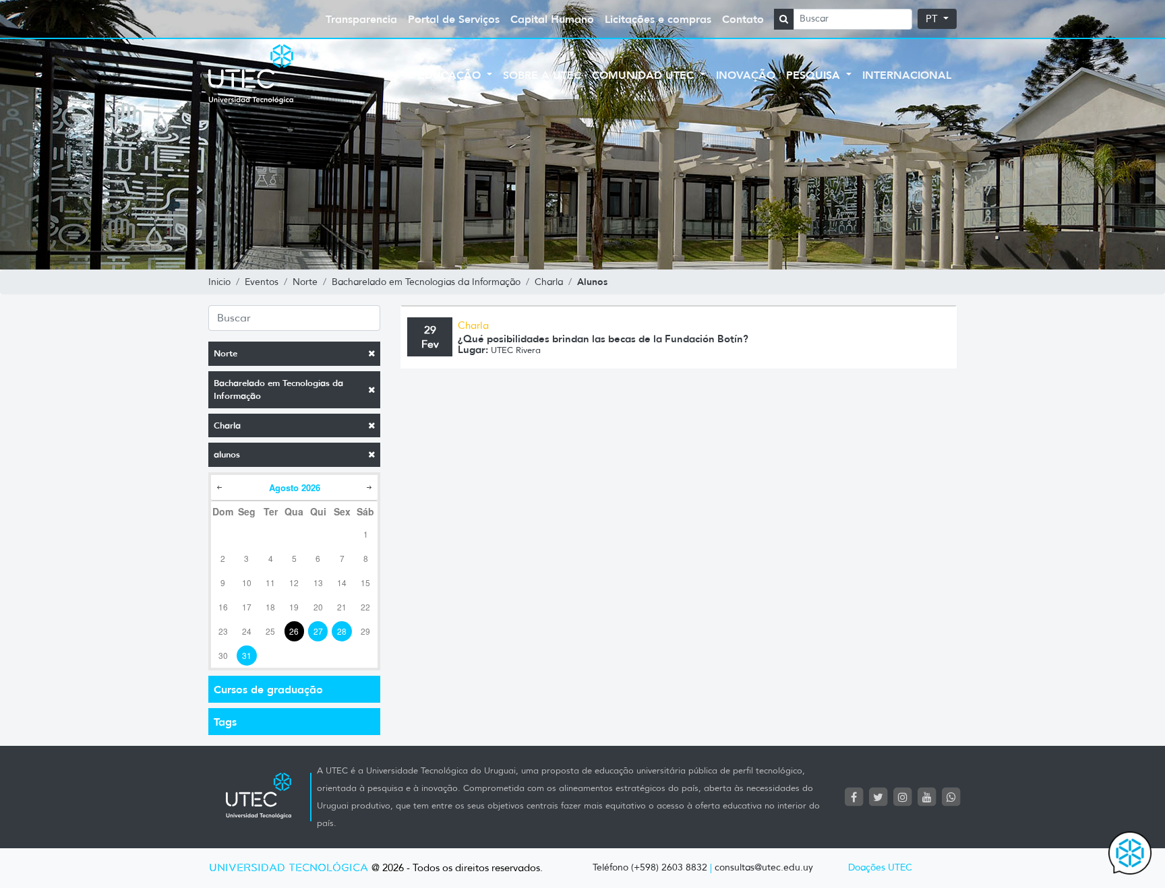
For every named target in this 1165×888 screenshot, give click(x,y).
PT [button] (933, 19)
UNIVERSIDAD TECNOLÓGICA (288, 868)
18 (270, 606)
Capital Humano (552, 19)
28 (342, 631)
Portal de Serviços (454, 19)
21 (342, 606)
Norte (225, 353)
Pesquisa (814, 75)
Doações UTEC (880, 867)
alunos (227, 454)
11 (270, 582)
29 (365, 631)
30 (223, 655)
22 (365, 606)
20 (318, 606)
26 (294, 631)
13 (318, 582)
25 (270, 631)
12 (294, 582)
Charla (227, 425)
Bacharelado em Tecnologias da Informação (278, 389)
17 (246, 606)
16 (223, 606)
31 (246, 655)
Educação (451, 75)
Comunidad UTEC (644, 75)
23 (223, 631)
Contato (743, 19)
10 (246, 582)
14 (342, 582)
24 (246, 631)
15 (365, 582)
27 (318, 631)
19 (294, 606)
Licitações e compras (658, 19)
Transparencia (361, 19)
